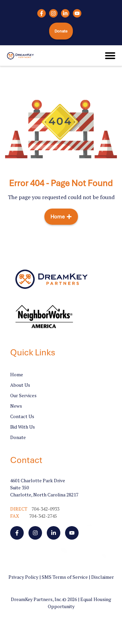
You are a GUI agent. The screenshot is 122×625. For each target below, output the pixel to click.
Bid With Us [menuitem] (22, 427)
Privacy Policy (23, 577)
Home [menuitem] (16, 374)
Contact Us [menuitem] (22, 416)
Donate (61, 31)
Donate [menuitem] (18, 437)
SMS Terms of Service (65, 577)
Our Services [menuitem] (23, 395)
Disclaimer (102, 577)
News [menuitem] (16, 406)
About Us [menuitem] (20, 385)
